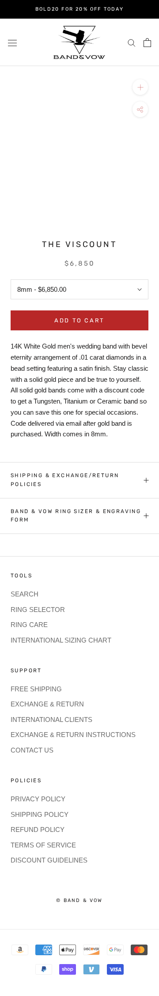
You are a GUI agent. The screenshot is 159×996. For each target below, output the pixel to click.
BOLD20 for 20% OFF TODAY (79, 9)
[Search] (132, 43)
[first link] (147, 42)
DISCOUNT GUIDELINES (49, 860)
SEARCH (24, 594)
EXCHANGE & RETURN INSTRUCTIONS (73, 734)
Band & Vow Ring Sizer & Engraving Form (76, 515)
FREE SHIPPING (36, 689)
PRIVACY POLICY (38, 799)
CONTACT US (32, 750)
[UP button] (140, 87)
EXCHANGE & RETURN (47, 704)
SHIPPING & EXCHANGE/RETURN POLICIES (65, 479)
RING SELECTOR (38, 609)
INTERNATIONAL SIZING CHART (61, 640)
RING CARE (29, 624)
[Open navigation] (12, 42)
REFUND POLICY (37, 829)
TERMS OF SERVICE (43, 845)
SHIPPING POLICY (39, 814)
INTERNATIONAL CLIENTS (51, 719)
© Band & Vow (79, 900)
